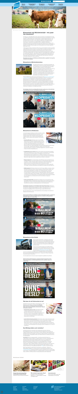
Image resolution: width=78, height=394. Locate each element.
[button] (2, 392)
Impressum (15, 388)
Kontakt (14, 387)
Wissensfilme (24, 388)
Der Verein (15, 386)
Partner (34, 388)
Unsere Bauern (23, 4)
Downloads (24, 386)
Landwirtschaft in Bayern (51, 4)
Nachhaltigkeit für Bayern (32, 4)
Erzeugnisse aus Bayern (42, 4)
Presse (23, 387)
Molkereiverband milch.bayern (44, 249)
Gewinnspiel (35, 386)
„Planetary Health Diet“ (27, 349)
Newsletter (35, 387)
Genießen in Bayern (60, 4)
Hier (42, 345)
